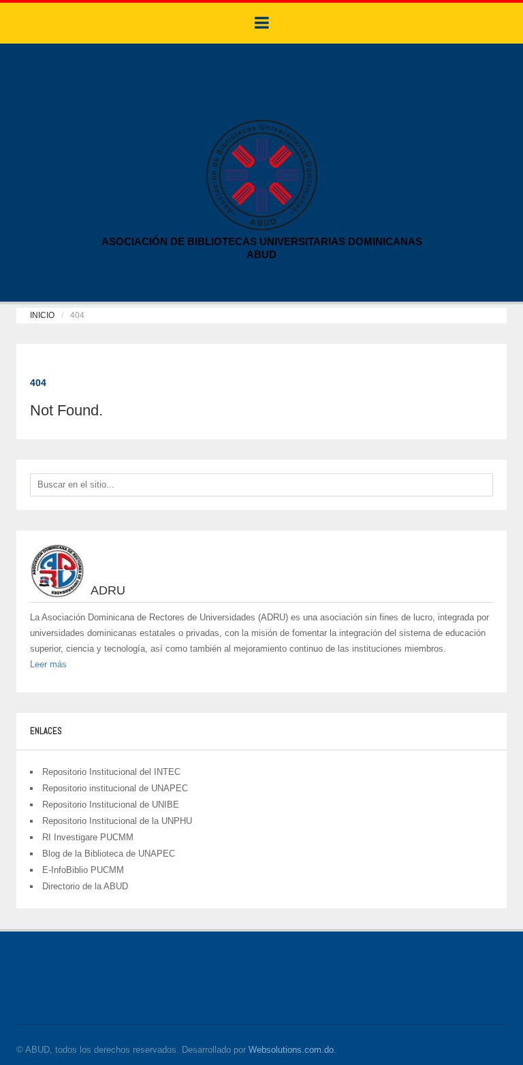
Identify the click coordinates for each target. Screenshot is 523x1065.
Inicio (42, 315)
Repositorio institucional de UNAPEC (115, 788)
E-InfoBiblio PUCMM (83, 870)
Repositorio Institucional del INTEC (111, 772)
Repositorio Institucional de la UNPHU (117, 821)
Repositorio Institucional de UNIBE (110, 804)
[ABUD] (261, 174)
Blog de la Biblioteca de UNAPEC (108, 853)
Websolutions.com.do (291, 1050)
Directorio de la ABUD (85, 886)
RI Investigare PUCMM (87, 837)
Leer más (48, 664)
